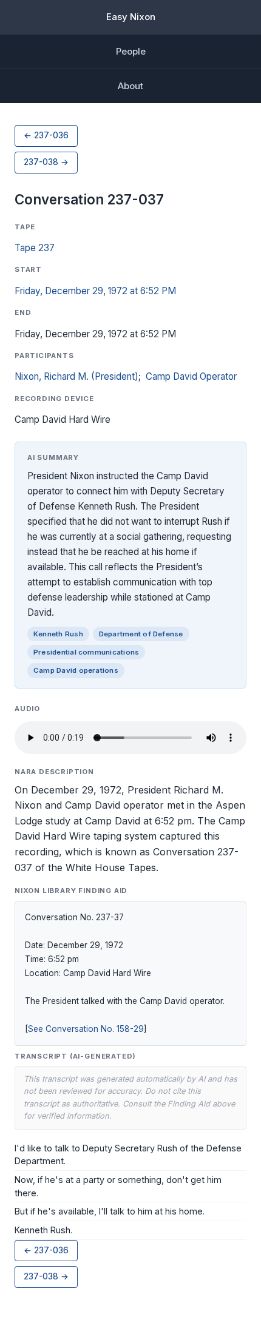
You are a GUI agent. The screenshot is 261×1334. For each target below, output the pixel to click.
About (130, 86)
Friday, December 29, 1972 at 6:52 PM (95, 291)
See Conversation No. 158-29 (86, 1029)
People (131, 51)
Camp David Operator (191, 376)
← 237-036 (46, 135)
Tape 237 (35, 248)
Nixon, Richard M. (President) (76, 376)
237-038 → (46, 162)
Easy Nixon (130, 16)
